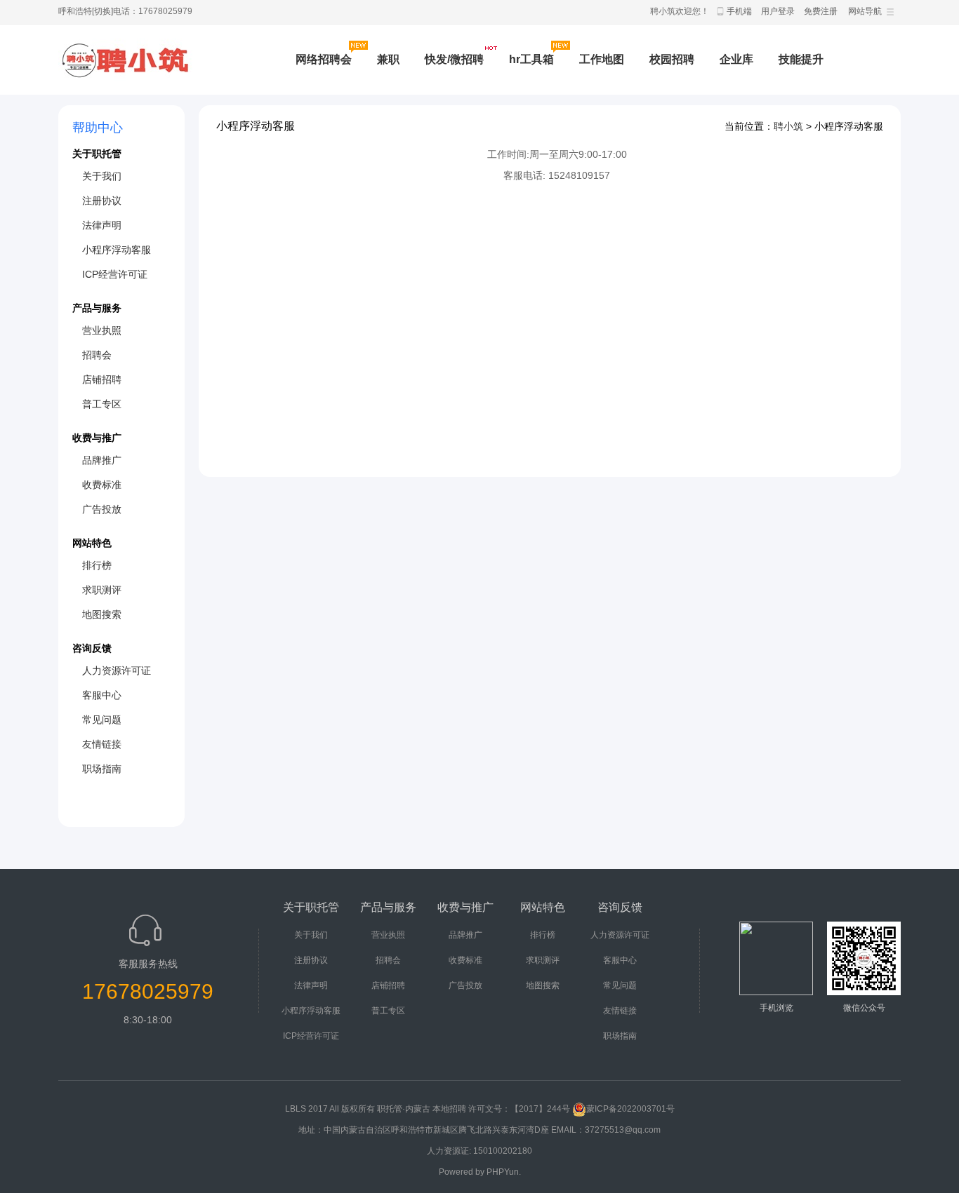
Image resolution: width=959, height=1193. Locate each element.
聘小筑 (788, 126)
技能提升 (801, 59)
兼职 (388, 59)
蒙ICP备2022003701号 (630, 1109)
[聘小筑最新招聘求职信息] (125, 60)
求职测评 (101, 589)
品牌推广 (101, 460)
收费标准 (101, 484)
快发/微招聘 (454, 59)
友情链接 (101, 744)
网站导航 (865, 11)
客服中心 (101, 695)
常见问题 (101, 719)
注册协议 (101, 200)
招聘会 (97, 354)
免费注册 (821, 11)
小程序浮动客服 (116, 249)
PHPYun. (504, 1172)
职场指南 (101, 768)
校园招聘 (671, 59)
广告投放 (101, 509)
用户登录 (778, 11)
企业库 (736, 59)
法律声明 (101, 225)
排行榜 (97, 565)
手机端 (739, 11)
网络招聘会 (324, 59)
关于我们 (101, 176)
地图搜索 (101, 614)
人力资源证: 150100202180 (479, 1151)
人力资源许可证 (116, 670)
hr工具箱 (531, 59)
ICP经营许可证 (114, 274)
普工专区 (101, 404)
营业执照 (101, 330)
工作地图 (601, 59)
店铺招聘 (101, 379)
